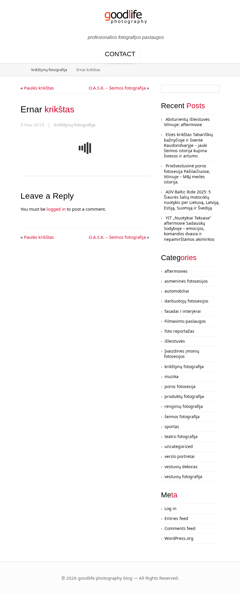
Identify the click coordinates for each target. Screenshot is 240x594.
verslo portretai (179, 456)
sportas (171, 426)
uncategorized (178, 446)
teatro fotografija (181, 436)
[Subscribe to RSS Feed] (227, 21)
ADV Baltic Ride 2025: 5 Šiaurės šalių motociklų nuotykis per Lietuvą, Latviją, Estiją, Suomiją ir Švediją (192, 200)
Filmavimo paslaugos (185, 321)
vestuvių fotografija (183, 476)
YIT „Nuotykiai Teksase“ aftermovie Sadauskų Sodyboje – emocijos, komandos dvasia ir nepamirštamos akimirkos (189, 228)
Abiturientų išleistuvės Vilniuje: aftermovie (187, 121)
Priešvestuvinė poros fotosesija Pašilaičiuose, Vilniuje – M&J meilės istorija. (187, 174)
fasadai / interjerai (182, 311)
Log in (170, 508)
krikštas (47, 109)
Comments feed (180, 528)
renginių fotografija (183, 406)
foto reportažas (179, 331)
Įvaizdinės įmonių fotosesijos (181, 353)
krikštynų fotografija (49, 69)
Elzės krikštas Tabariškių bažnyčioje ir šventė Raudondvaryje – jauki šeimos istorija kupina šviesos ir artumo (188, 145)
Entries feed (176, 518)
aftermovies (176, 271)
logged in (56, 209)
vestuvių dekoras (181, 466)
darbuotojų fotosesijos (186, 301)
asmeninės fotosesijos (186, 281)
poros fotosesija (180, 386)
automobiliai (176, 291)
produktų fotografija (184, 396)
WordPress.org (178, 538)
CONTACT (120, 54)
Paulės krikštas (39, 88)
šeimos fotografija (182, 416)
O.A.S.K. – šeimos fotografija (117, 88)
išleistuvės (174, 341)
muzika (171, 376)
